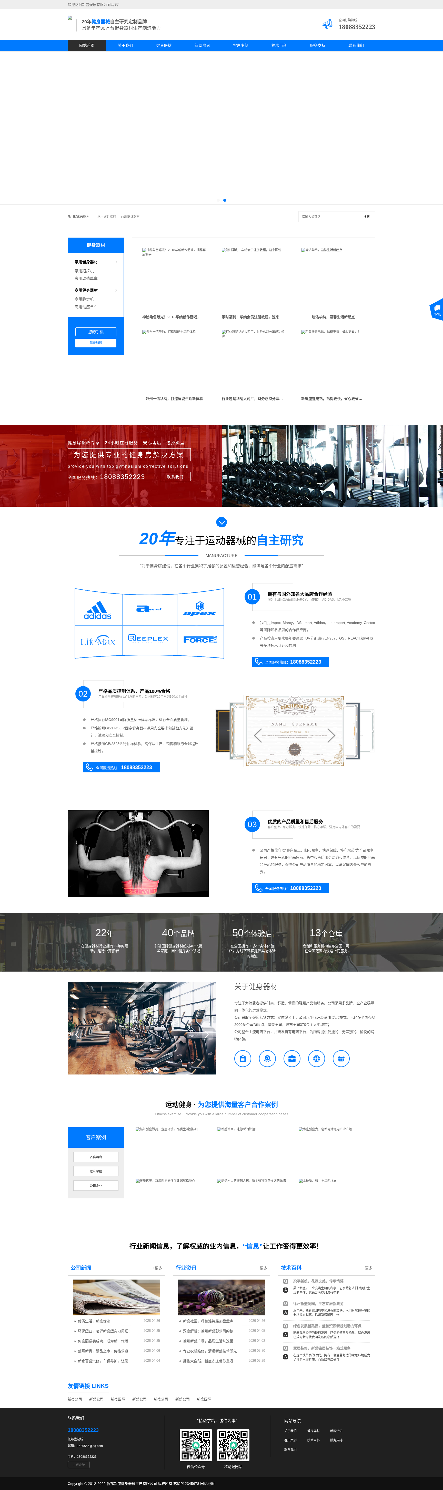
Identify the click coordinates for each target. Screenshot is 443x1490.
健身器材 (164, 45)
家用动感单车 (86, 278)
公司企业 (96, 1186)
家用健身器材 (106, 216)
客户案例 (240, 45)
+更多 (157, 1268)
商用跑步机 (84, 299)
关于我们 (125, 45)
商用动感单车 (86, 307)
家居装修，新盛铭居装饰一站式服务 (322, 1348)
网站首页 (87, 45)
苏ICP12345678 (186, 1484)
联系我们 (356, 45)
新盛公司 (75, 1399)
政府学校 (96, 1171)
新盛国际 (118, 1399)
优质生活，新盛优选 (94, 1321)
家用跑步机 (84, 271)
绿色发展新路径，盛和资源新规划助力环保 (327, 1326)
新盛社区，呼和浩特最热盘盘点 (208, 1321)
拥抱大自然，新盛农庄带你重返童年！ (211, 1361)
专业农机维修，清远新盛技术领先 (210, 1351)
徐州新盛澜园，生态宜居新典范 (318, 1304)
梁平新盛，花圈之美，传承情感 (318, 1281)
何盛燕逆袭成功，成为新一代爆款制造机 (106, 1341)
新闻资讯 (202, 45)
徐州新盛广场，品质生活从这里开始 (211, 1341)
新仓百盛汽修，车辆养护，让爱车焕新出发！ (106, 1361)
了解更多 (79, 1464)
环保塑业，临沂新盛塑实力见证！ (105, 1331)
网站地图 (207, 1484)
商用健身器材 (130, 216)
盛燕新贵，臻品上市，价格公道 (103, 1351)
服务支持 (317, 45)
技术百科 (279, 45)
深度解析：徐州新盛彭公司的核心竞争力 (211, 1331)
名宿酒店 (96, 1157)
